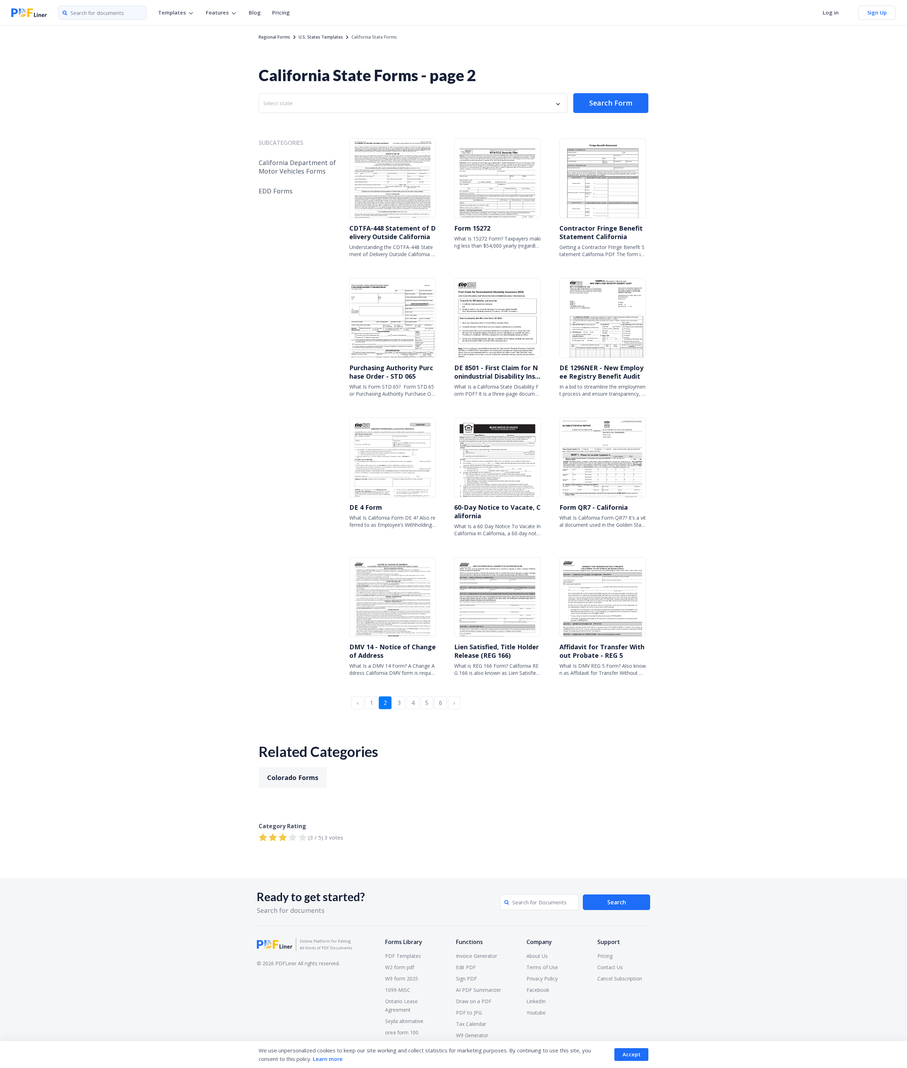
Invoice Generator (476, 956)
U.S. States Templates (321, 37)
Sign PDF (466, 978)
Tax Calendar (471, 1024)
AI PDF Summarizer (478, 990)
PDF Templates (403, 956)
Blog (255, 12)
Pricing (281, 12)
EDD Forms (276, 191)
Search (616, 902)
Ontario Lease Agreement (401, 1005)
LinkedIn (536, 1001)
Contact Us (610, 967)
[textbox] (279, 103)
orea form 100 (401, 1032)
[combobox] (413, 103)
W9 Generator (472, 1035)
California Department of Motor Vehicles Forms (297, 166)
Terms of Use (542, 967)
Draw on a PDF (473, 1001)
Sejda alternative (404, 1021)
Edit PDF (466, 967)
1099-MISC (397, 990)
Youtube (536, 1012)
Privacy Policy (542, 978)
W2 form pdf (399, 967)
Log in (831, 12)
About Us (537, 956)
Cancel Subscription (619, 978)
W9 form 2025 (401, 978)
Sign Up (877, 12)
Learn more (328, 1058)
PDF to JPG (469, 1012)
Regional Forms (274, 37)
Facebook (537, 990)
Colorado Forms (292, 777)
